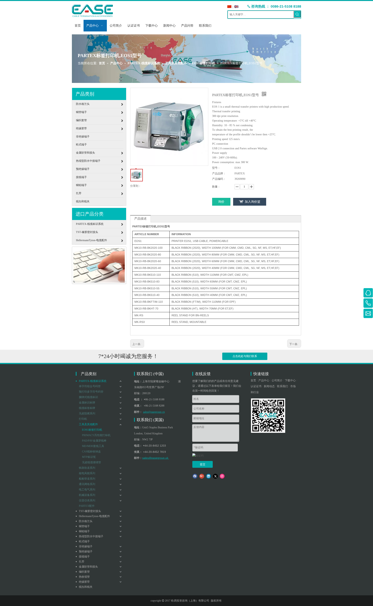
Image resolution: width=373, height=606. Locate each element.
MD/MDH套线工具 (93, 446)
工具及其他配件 (88, 424)
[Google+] (201, 476)
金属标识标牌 (87, 402)
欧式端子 (84, 541)
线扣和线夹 (85, 586)
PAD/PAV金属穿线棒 (94, 440)
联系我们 (282, 386)
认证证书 (256, 386)
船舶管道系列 (87, 478)
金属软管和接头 (88, 566)
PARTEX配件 (87, 505)
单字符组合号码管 (90, 386)
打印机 (83, 418)
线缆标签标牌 (87, 408)
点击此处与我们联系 (245, 356)
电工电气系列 (87, 489)
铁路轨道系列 (87, 467)
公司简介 (277, 380)
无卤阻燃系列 (87, 413)
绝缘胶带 (84, 581)
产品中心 (263, 380)
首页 (253, 380)
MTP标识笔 (89, 457)
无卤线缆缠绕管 (91, 462)
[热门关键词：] (297, 14)
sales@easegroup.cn (154, 411)
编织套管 (84, 571)
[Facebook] (195, 476)
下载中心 (290, 380)
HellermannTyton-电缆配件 (94, 516)
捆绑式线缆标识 (88, 397)
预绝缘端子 (85, 551)
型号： (216, 167)
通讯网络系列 (87, 484)
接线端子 (84, 556)
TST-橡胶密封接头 (90, 511)
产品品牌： (219, 173)
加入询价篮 (252, 201)
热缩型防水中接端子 (91, 536)
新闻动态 (269, 386)
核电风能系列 (87, 473)
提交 (202, 464)
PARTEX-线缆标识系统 (92, 381)
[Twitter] (215, 476)
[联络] (99, 265)
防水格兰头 (85, 521)
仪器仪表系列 (87, 500)
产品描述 (140, 218)
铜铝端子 (84, 531)
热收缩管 (84, 576)
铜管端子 (84, 526)
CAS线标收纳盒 (91, 451)
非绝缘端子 (85, 546)
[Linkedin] (208, 476)
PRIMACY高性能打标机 (96, 435)
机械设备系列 (87, 495)
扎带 (81, 561)
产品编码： (219, 178)
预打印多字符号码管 (91, 391)
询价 (221, 201)
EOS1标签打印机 (92, 429)
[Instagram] (222, 476)
